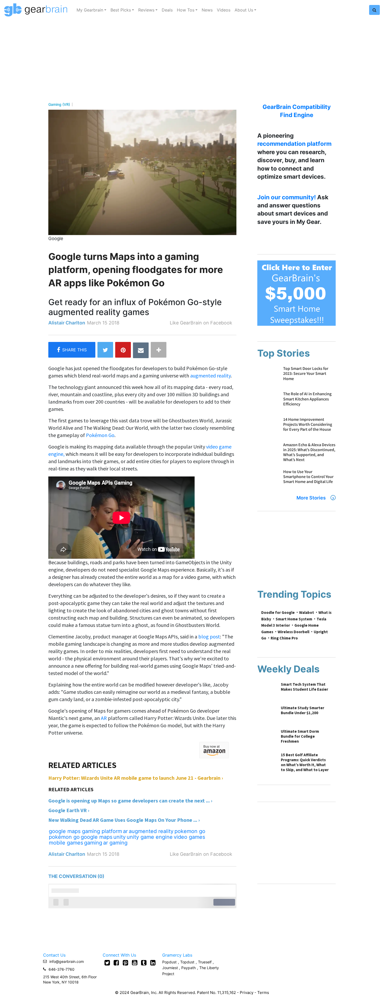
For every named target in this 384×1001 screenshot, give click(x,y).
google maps (96, 837)
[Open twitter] (107, 962)
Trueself (205, 962)
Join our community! (286, 197)
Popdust (169, 962)
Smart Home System (294, 618)
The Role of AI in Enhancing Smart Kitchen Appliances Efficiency (307, 398)
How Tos (185, 10)
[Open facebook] (116, 962)
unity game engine (150, 837)
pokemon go (189, 831)
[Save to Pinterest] (123, 350)
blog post (209, 636)
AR (104, 718)
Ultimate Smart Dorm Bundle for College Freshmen (300, 736)
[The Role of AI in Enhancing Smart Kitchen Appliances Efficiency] (267, 401)
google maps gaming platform (85, 831)
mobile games (66, 842)
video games (189, 837)
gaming (93, 842)
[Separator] (158, 350)
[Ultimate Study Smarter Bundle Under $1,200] (266, 714)
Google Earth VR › (68, 810)
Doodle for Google (278, 612)
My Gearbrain (90, 10)
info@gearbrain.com (66, 961)
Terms (263, 992)
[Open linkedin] (153, 962)
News (207, 10)
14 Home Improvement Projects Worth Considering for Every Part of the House (307, 424)
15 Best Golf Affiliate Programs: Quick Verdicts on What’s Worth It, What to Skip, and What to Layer (305, 762)
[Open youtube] (134, 962)
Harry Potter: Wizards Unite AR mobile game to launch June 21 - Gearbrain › (135, 778)
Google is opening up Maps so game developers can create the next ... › (130, 800)
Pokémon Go (100, 435)
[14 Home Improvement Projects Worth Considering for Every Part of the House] (267, 427)
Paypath (188, 967)
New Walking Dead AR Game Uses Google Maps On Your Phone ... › (124, 820)
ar (125, 831)
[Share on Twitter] (105, 350)
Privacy (246, 992)
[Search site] (374, 10)
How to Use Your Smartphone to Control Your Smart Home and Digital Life (308, 476)
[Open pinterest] (125, 962)
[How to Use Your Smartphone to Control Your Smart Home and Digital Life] (267, 479)
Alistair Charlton (66, 322)
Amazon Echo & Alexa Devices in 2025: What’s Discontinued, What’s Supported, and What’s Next (309, 452)
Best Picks (120, 10)
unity (119, 837)
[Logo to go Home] (37, 10)
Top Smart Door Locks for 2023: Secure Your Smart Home (305, 373)
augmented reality (210, 375)
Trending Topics (294, 594)
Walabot (306, 612)
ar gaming (115, 842)
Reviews (146, 10)
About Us (244, 10)
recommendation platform (294, 143)
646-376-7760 (61, 969)
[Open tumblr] (144, 962)
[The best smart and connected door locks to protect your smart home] (267, 376)
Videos (223, 10)
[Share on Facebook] (71, 350)
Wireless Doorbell (293, 631)
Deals (167, 10)
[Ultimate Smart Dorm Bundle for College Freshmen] (266, 738)
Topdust (187, 962)
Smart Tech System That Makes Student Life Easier (304, 687)
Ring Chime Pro (284, 638)
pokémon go (64, 837)
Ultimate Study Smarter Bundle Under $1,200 (302, 710)
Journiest (170, 967)
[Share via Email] (141, 350)
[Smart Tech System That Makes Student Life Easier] (266, 691)
